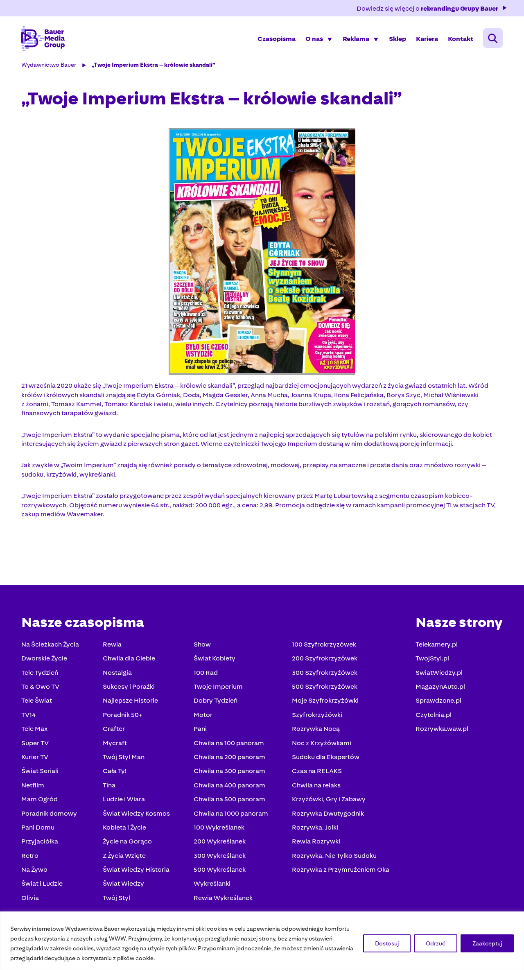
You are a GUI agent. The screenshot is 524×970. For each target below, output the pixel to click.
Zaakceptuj (487, 943)
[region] (262, 940)
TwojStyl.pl (432, 658)
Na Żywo (34, 869)
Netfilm (32, 785)
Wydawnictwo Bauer (48, 64)
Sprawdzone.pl (438, 700)
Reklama (356, 39)
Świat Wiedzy (123, 883)
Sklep (397, 39)
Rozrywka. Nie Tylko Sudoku (334, 855)
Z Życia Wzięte (124, 855)
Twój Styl (116, 898)
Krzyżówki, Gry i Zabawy (329, 799)
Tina (109, 785)
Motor (203, 715)
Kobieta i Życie (124, 827)
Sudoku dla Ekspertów (325, 757)
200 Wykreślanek (220, 841)
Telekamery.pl (437, 644)
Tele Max (34, 729)
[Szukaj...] (493, 38)
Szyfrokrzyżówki (317, 715)
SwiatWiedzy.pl (439, 672)
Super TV (35, 743)
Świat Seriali (40, 771)
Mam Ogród (39, 799)
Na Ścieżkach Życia (50, 644)
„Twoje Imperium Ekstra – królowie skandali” (153, 64)
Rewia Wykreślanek (223, 898)
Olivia (30, 898)
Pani (200, 729)
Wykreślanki (212, 883)
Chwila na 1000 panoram (231, 813)
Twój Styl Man (124, 757)
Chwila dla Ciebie (129, 658)
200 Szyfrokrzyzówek (324, 658)
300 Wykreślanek (220, 855)
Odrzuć (435, 943)
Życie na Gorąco (127, 841)
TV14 (28, 715)
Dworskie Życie (44, 658)
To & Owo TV (40, 686)
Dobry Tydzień (215, 700)
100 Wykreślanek (219, 827)
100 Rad (206, 672)
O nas (314, 39)
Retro (29, 855)
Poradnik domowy (49, 813)
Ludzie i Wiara (124, 799)
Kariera (427, 39)
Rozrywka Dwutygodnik (328, 813)
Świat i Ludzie (42, 883)
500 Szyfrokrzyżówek (324, 686)
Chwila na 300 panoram (229, 771)
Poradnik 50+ (122, 715)
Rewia (112, 644)
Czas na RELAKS (317, 771)
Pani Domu (37, 827)
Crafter (114, 729)
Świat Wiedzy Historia (136, 869)
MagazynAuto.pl (440, 686)
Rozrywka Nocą (316, 729)
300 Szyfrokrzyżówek (324, 672)
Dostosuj (387, 943)
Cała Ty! (114, 771)
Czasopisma (276, 39)
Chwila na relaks (316, 785)
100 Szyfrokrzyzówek (324, 644)
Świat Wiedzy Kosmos (136, 813)
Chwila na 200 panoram (229, 757)
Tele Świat (36, 700)
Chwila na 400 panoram (229, 785)
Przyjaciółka (39, 841)
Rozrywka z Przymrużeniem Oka (340, 869)
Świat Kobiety (214, 658)
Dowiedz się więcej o (427, 8)
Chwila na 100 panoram (229, 743)
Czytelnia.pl (434, 715)
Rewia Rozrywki (316, 841)
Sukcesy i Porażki (129, 686)
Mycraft (115, 743)
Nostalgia (117, 672)
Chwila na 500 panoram (229, 799)
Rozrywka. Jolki (315, 827)
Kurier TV (34, 757)
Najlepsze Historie (130, 700)
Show (202, 644)
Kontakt (460, 39)
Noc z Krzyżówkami (321, 743)
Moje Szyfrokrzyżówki (325, 700)
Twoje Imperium (218, 686)
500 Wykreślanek (220, 869)
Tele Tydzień (39, 672)
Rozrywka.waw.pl (442, 729)
